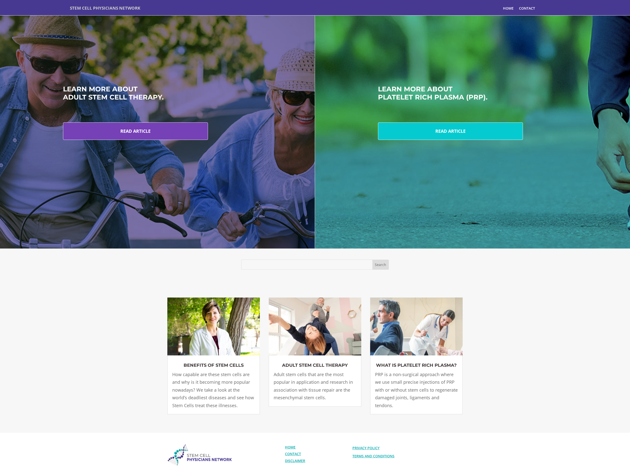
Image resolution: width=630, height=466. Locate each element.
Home (508, 8)
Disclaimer (295, 460)
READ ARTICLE (135, 131)
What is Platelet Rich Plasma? (416, 365)
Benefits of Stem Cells (214, 365)
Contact (527, 8)
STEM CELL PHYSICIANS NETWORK (105, 8)
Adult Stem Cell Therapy (315, 365)
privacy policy (365, 448)
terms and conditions (373, 456)
